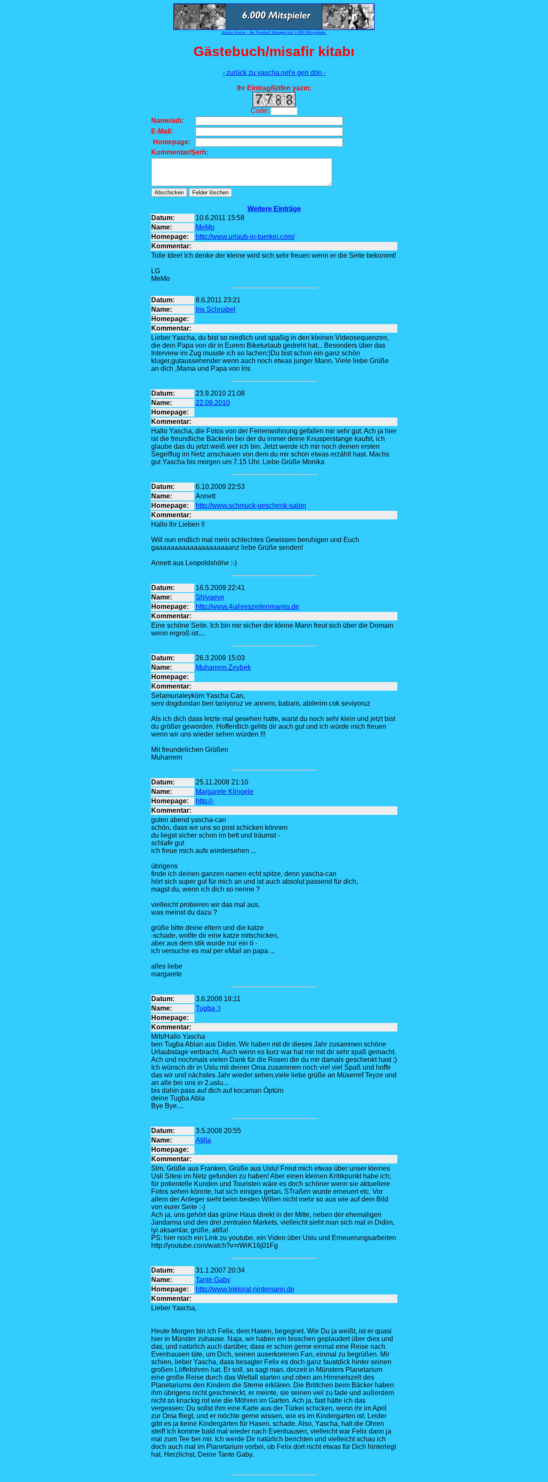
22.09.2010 (213, 402)
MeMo (205, 227)
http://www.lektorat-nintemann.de (245, 1289)
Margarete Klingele (224, 791)
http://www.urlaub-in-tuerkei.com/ (245, 236)
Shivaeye (210, 597)
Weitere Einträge (274, 208)
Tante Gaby (213, 1279)
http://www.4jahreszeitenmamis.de (247, 606)
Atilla (203, 1140)
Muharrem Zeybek (223, 667)
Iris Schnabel (215, 309)
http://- (205, 801)
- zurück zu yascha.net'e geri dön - (274, 72)
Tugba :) (208, 1008)
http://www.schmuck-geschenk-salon (251, 505)
